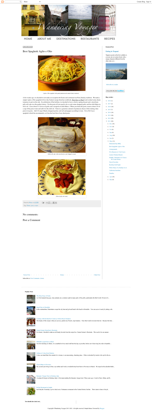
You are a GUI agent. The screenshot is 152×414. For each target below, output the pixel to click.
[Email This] (47, 203)
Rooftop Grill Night (114, 165)
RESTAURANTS (90, 39)
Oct (110, 129)
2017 (109, 104)
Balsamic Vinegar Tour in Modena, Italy (47, 376)
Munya (31, 202)
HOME (28, 39)
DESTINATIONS (65, 39)
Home (62, 275)
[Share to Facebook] (53, 203)
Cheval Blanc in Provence (43, 364)
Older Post (97, 275)
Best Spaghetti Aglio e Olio (117, 146)
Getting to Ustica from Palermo (45, 353)
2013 (109, 115)
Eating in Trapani (112, 51)
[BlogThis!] (49, 203)
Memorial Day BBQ (115, 143)
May (110, 141)
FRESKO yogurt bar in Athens (45, 342)
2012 (109, 118)
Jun (110, 138)
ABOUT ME (44, 39)
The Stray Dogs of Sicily (43, 296)
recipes (36, 205)
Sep (110, 132)
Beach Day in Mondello (43, 307)
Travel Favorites (113, 162)
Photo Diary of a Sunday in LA (118, 168)
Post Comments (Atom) (37, 278)
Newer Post (26, 275)
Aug (110, 135)
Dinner (28, 205)
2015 (109, 109)
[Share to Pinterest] (56, 203)
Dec (110, 124)
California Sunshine (114, 170)
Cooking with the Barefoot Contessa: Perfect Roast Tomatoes (53, 319)
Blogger (102, 408)
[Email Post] (43, 202)
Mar (110, 179)
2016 (109, 106)
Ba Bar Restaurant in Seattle (44, 387)
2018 (109, 101)
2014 (109, 112)
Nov (110, 126)
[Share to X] (51, 203)
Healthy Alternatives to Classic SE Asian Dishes (118, 158)
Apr (110, 177)
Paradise (111, 173)
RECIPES (109, 39)
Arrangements (113, 149)
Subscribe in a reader (112, 84)
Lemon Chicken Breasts (116, 155)
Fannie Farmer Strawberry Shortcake (46, 330)
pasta (32, 205)
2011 (109, 121)
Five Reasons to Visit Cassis (117, 152)
